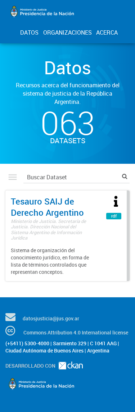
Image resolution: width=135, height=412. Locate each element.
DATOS (29, 32)
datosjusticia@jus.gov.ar (51, 318)
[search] (125, 176)
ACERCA (107, 32)
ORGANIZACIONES (67, 32)
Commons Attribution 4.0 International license (75, 332)
